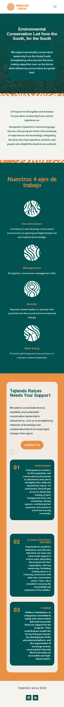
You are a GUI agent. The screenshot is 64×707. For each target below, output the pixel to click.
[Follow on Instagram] (28, 697)
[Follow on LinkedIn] (35, 697)
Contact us (32, 445)
